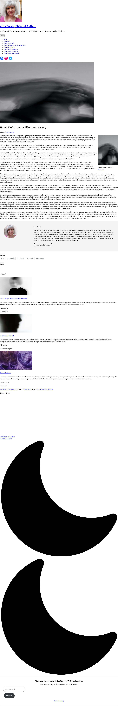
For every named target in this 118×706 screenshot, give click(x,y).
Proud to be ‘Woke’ (6, 439)
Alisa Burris (10, 132)
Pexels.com (101, 170)
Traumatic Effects (5, 373)
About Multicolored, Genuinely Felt (15, 45)
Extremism (40, 389)
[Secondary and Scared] (16, 332)
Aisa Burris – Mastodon (11, 49)
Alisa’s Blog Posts (9, 47)
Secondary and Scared (7, 336)
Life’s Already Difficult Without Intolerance (13, 299)
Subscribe (9, 696)
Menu (2, 35)
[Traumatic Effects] (16, 369)
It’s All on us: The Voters (7, 437)
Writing (50, 389)
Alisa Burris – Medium (11, 51)
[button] (59, 558)
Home (5, 39)
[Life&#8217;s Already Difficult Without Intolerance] (16, 295)
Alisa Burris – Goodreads (11, 53)
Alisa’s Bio (7, 41)
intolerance (27, 389)
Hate (45, 389)
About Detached (9, 43)
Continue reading (59, 701)
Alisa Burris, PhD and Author (18, 26)
